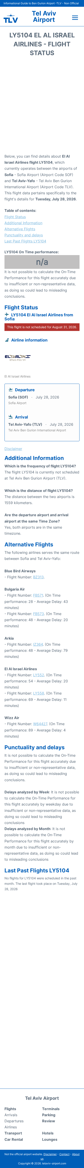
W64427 (40, 724)
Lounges (49, 1139)
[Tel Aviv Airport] (11, 18)
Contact (64, 1154)
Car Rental (13, 1139)
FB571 (38, 595)
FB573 (38, 613)
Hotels (48, 1133)
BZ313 (38, 577)
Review (48, 1121)
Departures (14, 1121)
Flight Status (15, 217)
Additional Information (23, 223)
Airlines (10, 1127)
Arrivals (10, 1115)
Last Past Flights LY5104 (25, 241)
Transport (13, 1133)
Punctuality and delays (23, 235)
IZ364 (38, 644)
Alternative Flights (19, 229)
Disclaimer (50, 1154)
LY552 (38, 675)
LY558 (38, 693)
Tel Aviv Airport (44, 16)
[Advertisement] (42, 106)
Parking (48, 1115)
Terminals (51, 1109)
